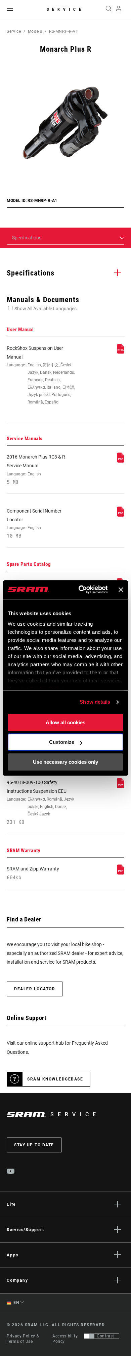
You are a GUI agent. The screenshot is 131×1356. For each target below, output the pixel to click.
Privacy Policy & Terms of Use (23, 1339)
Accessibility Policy (65, 1339)
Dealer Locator (34, 989)
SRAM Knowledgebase (55, 1079)
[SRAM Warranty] (120, 873)
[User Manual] (120, 352)
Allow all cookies (65, 722)
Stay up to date (34, 1145)
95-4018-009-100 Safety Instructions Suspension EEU (40, 802)
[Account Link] (118, 10)
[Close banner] (121, 589)
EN (15, 1302)
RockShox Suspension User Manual (41, 375)
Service (65, 9)
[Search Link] (108, 10)
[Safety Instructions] (120, 786)
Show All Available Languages (45, 308)
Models (35, 31)
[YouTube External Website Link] (11, 1172)
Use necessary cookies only (65, 762)
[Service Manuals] (120, 461)
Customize (61, 742)
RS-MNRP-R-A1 (63, 31)
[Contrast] (89, 1336)
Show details (95, 702)
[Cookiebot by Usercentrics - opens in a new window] (81, 589)
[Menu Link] (10, 10)
